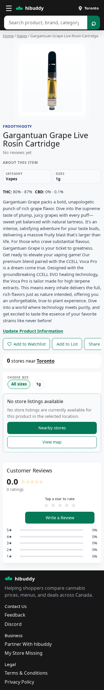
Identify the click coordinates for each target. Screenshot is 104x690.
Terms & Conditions (26, 673)
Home (8, 35)
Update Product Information (33, 331)
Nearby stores (52, 428)
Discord (13, 624)
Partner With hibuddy (28, 644)
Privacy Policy (19, 682)
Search (93, 22)
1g (38, 384)
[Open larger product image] (52, 80)
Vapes (22, 35)
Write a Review (60, 517)
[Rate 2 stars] (53, 505)
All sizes (19, 384)
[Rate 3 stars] (60, 505)
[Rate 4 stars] (67, 505)
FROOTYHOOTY (17, 126)
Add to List (67, 344)
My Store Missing (23, 653)
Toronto (46, 360)
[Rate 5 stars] (73, 505)
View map (52, 442)
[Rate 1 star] (46, 505)
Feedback (15, 615)
